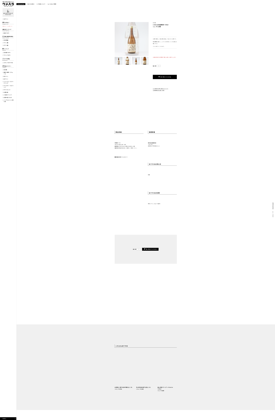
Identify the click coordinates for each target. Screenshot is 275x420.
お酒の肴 (6, 92)
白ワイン (6, 79)
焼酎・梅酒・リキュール (8, 73)
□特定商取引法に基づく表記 (158, 90)
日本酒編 (6, 40)
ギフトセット (7, 89)
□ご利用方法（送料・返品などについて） (160, 88)
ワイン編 (6, 42)
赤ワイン (6, 76)
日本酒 (5, 69)
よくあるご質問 (52, 4)
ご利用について (41, 4)
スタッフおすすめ (8, 62)
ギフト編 (6, 45)
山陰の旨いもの (8, 97)
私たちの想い (31, 4)
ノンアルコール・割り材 (9, 100)
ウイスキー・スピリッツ (9, 86)
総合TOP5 (6, 33)
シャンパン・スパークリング (9, 82)
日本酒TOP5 (7, 52)
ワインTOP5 (7, 55)
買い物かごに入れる (165, 77)
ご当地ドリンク (8, 95)
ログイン (6, 19)
